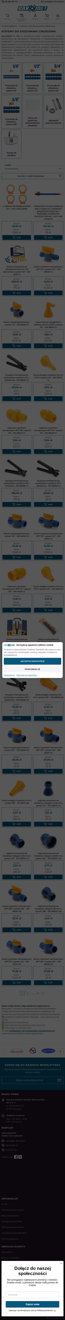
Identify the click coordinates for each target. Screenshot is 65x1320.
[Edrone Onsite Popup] (32, 660)
